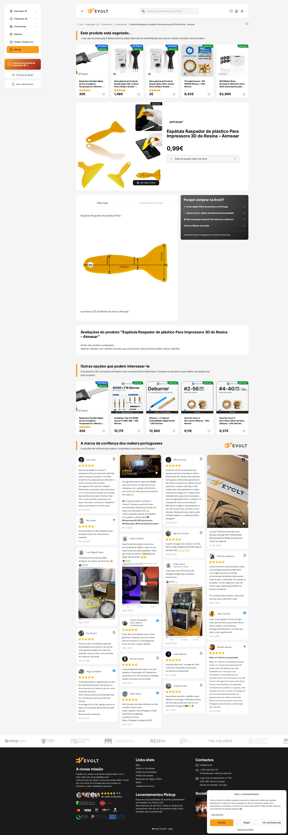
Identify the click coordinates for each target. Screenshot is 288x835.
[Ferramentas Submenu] (36, 26)
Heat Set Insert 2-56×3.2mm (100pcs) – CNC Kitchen (196, 421)
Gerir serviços (217, 814)
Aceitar (222, 822)
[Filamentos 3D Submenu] (36, 19)
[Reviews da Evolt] (101, 794)
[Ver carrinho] (236, 11)
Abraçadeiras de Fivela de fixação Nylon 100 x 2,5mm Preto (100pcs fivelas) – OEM (126, 85)
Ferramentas (20, 26)
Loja (81, 24)
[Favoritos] (231, 11)
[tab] (103, 203)
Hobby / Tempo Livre (23, 42)
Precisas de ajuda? (24, 75)
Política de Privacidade (146, 772)
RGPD (138, 782)
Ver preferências (272, 822)
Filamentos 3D (20, 18)
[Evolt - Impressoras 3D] (98, 11)
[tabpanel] (127, 263)
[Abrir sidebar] (82, 11)
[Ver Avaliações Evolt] (162, 592)
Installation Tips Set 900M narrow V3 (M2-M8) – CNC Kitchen (126, 421)
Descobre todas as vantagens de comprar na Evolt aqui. (207, 235)
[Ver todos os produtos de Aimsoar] (176, 121)
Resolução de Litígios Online (149, 779)
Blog (138, 765)
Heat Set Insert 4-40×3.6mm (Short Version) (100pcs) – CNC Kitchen (231, 421)
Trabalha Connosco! (145, 786)
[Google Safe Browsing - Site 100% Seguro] (85, 802)
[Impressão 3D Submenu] (36, 11)
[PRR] (100, 816)
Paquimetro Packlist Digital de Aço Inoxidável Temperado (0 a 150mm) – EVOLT (91, 85)
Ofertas (17, 49)
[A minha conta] (242, 11)
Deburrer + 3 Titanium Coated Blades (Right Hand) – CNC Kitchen (162, 421)
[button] (105, 132)
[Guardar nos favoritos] (246, 23)
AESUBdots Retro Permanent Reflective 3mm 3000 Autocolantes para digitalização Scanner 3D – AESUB (232, 86)
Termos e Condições (145, 768)
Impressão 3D (20, 11)
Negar (247, 822)
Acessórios (107, 24)
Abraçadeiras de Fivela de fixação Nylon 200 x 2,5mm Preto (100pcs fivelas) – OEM (161, 85)
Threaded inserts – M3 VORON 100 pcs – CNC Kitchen (194, 84)
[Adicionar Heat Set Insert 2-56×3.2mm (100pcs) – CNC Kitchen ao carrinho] (209, 409)
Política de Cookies (245, 829)
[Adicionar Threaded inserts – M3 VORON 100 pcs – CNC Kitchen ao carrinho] (209, 72)
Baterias (18, 34)
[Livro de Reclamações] (106, 802)
